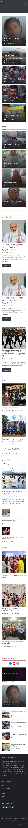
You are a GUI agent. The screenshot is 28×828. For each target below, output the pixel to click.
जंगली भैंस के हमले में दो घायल (11, 182)
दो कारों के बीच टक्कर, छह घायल (11, 144)
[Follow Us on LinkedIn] (13, 807)
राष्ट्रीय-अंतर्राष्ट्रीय (6, 788)
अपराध (5, 35)
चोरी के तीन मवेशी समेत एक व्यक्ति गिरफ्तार (14, 79)
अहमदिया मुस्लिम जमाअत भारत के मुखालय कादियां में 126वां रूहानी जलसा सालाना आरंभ (13, 519)
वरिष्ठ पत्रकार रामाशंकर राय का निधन (13, 201)
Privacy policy (19, 824)
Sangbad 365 (7, 410)
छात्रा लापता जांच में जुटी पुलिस (11, 163)
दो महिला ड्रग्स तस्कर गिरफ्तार (12, 702)
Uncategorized (9, 55)
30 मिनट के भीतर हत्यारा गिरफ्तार (12, 98)
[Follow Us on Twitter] (6, 807)
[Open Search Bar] (26, 3)
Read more (7, 265)
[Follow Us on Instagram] (10, 807)
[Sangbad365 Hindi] (10, 3)
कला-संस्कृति (4, 791)
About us (7, 824)
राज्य (5, 141)
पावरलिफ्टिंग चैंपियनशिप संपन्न (10, 408)
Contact (13, 824)
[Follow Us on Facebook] (3, 807)
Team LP (14, 820)
